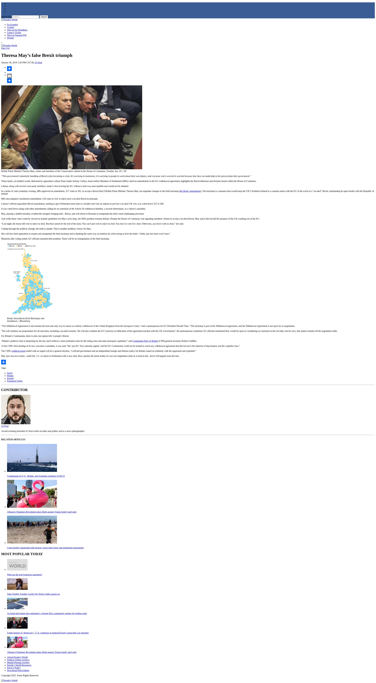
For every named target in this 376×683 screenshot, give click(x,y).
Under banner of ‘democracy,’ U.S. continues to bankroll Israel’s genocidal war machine (48, 633)
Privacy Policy (14, 668)
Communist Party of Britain (145, 341)
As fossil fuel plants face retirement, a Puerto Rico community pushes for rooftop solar (47, 613)
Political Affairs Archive (18, 660)
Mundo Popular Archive (18, 662)
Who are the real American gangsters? (24, 574)
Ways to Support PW (17, 35)
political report (18, 351)
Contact (10, 27)
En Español (12, 24)
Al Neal (38, 62)
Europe (10, 378)
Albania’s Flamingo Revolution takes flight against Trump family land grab (41, 512)
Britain (10, 375)
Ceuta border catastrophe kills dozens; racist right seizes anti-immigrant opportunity (45, 547)
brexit (9, 373)
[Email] (191, 76)
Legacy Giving (14, 32)
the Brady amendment (190, 191)
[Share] (191, 68)
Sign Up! (5, 48)
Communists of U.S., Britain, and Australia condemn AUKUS (36, 476)
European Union (14, 381)
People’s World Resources (19, 665)
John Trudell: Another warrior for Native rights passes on (33, 594)
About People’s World (17, 657)
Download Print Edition (18, 670)
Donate (10, 38)
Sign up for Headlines (17, 30)
